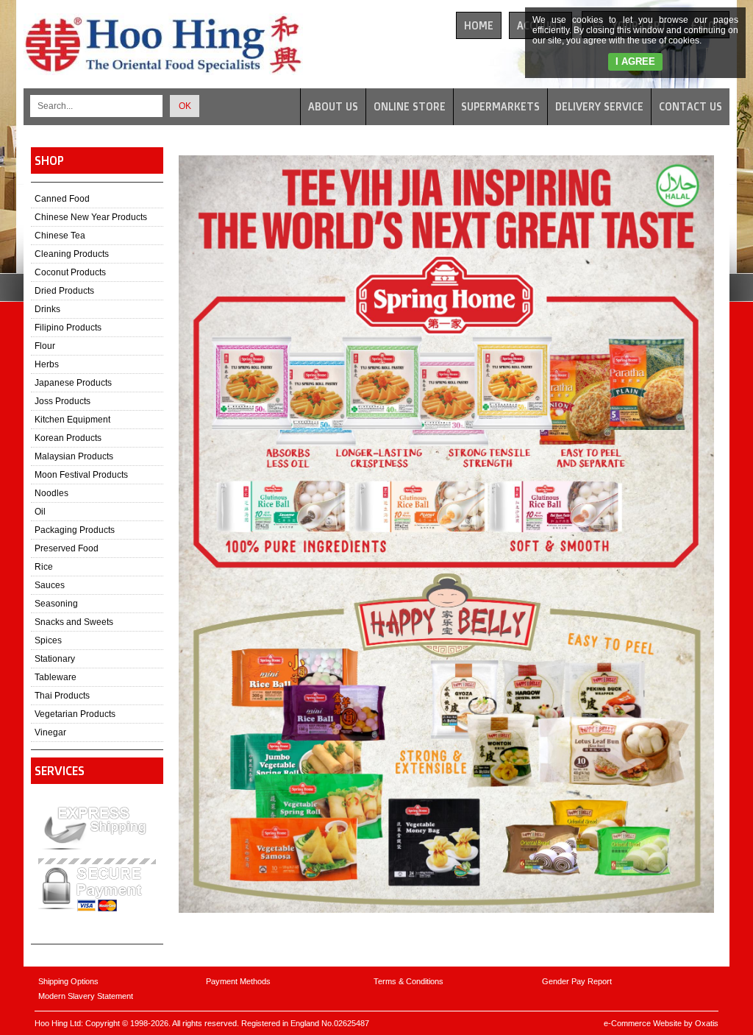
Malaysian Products (74, 456)
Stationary (55, 659)
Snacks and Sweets (74, 622)
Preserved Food (67, 548)
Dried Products (64, 291)
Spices (48, 640)
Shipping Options (68, 981)
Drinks (47, 309)
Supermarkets (500, 106)
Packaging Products (75, 530)
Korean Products (68, 438)
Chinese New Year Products (91, 217)
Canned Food (62, 199)
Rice (44, 567)
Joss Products (62, 401)
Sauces (50, 585)
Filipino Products (68, 327)
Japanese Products (73, 383)
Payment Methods (238, 981)
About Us (333, 106)
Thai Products (62, 695)
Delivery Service (599, 106)
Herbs (47, 364)
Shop (49, 160)
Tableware (55, 677)
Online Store (410, 106)
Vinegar (50, 732)
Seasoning (56, 603)
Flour (45, 346)
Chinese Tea (60, 235)
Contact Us (690, 106)
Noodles (51, 493)
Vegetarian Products (75, 714)
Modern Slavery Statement (85, 996)
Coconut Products (70, 272)
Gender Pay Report (577, 981)
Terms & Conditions (408, 981)
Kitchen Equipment (72, 419)
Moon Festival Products (81, 475)
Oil (40, 511)
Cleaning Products (72, 254)
